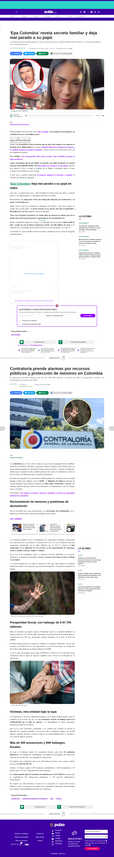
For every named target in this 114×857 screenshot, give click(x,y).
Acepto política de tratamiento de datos (31, 324)
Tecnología (47, 16)
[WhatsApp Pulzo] (99, 12)
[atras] (69, 529)
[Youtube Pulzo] (91, 12)
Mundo (58, 16)
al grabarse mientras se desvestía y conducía (54, 175)
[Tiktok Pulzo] (88, 13)
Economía (69, 16)
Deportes (35, 16)
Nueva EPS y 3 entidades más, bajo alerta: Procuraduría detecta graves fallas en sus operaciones (56, 528)
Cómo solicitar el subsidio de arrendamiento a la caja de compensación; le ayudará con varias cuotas (68, 350)
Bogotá (24, 16)
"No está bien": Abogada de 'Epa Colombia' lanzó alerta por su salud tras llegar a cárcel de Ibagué (89, 227)
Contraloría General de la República (34, 798)
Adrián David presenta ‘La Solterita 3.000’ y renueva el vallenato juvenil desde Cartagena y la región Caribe (89, 254)
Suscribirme (92, 848)
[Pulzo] (51, 12)
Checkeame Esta (81, 16)
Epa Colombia (43, 131)
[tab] (37, 342)
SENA (51, 798)
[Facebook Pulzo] (81, 12)
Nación (13, 16)
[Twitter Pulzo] (84, 12)
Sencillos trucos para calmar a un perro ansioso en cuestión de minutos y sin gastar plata (87, 350)
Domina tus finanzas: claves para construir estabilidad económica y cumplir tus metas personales (28, 350)
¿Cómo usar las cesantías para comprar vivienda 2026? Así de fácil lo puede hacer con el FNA (48, 350)
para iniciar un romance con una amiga (53, 165)
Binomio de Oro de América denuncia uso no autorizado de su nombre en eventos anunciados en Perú (90, 241)
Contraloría (15, 798)
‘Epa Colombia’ (20, 183)
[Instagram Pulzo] (95, 12)
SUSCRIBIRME (87, 315)
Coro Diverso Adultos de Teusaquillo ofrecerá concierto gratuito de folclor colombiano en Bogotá (89, 588)
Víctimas (59, 798)
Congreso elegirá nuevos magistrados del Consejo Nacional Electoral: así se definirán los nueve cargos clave (89, 575)
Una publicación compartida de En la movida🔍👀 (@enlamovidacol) (34, 300)
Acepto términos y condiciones (29, 320)
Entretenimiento (18, 48)
